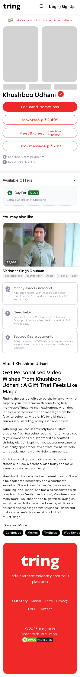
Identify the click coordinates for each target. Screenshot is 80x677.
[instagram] (26, 591)
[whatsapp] (53, 591)
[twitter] (40, 591)
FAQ (31, 609)
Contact (45, 609)
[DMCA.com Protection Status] (37, 640)
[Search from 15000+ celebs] (41, 7)
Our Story (20, 601)
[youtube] (47, 591)
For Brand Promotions (40, 106)
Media (36, 601)
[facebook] (33, 591)
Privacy (62, 601)
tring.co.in (47, 628)
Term (49, 601)
